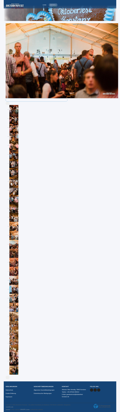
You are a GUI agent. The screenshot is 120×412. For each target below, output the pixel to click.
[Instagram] (99, 390)
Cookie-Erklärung (11, 393)
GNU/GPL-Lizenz (25, 409)
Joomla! (8, 409)
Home (44, 5)
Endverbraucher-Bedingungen (43, 393)
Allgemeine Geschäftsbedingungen (44, 390)
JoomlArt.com (9, 407)
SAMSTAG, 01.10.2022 (79, 24)
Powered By (102, 406)
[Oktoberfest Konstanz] (15, 8)
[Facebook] (91, 390)
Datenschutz (9, 390)
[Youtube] (95, 390)
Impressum (9, 396)
